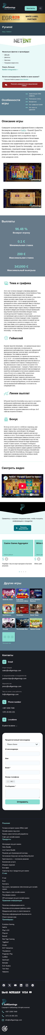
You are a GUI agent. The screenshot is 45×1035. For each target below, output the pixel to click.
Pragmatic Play (7, 954)
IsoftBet (5, 957)
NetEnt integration (9, 69)
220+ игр (6, 54)
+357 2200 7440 (8, 708)
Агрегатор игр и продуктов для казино (15, 871)
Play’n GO (5, 930)
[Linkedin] (21, 985)
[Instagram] (27, 985)
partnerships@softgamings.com (14, 678)
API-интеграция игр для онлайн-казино (15, 898)
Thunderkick (6, 951)
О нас (4, 878)
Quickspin (5, 960)
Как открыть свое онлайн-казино (13, 892)
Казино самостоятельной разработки (15, 834)
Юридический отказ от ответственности (16, 911)
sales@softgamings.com (11, 670)
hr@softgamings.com (10, 694)
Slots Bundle (6, 847)
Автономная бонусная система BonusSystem (18, 856)
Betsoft (4, 936)
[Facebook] (4, 985)
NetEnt (9, 32)
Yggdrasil (5, 942)
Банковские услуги (9, 862)
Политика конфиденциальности (13, 905)
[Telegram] (33, 985)
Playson (5, 933)
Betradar (5, 963)
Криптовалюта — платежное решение (15, 859)
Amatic (4, 945)
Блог (4, 881)
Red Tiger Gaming (8, 939)
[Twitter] (10, 985)
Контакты (31, 8)
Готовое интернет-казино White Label (15, 828)
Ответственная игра (9, 917)
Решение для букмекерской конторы (15, 853)
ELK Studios (6, 966)
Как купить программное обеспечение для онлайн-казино (20, 888)
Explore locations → (9, 726)
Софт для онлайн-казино (11, 837)
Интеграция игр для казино (11, 844)
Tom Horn (5, 969)
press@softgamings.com (11, 686)
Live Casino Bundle (8, 850)
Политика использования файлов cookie (16, 908)
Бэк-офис (5, 868)
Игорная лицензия (8, 865)
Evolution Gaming (8, 924)
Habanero (5, 972)
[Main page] (9, 6)
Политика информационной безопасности (16, 914)
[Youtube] (15, 985)
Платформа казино (9, 895)
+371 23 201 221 (8, 712)
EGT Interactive (7, 948)
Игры (4, 32)
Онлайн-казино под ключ (11, 831)
